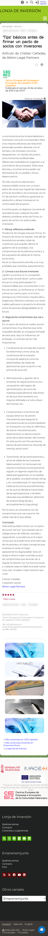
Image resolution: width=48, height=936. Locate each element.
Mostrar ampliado (34, 98)
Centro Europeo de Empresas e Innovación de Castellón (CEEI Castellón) (22, 83)
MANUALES (24, 663)
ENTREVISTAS (24, 682)
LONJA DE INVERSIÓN (20, 11)
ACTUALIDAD (24, 719)
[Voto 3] (8, 595)
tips (23, 30)
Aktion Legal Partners (13, 586)
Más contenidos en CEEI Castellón (21, 739)
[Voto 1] (3, 595)
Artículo (18, 26)
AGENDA (24, 700)
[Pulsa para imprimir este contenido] (42, 64)
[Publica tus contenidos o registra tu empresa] (27, 2)
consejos (32, 30)
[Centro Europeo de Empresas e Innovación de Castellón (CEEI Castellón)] (6, 78)
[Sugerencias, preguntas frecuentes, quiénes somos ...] (22, 2)
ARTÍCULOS (24, 644)
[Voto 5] (13, 595)
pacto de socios (10, 30)
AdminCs (23, 614)
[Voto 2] (6, 595)
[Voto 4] (11, 595)
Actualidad (7, 26)
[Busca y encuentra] (31, 2)
